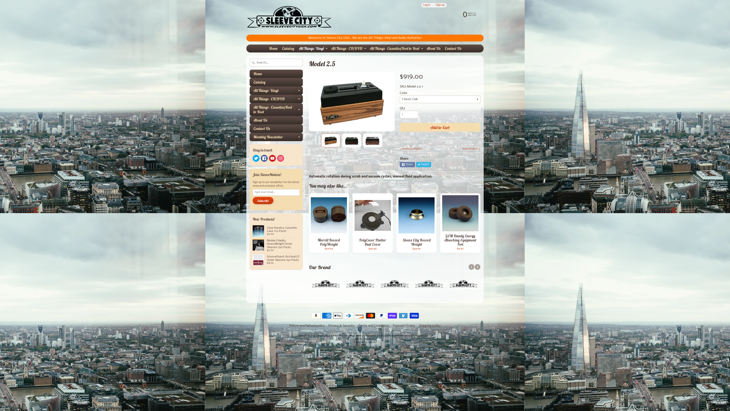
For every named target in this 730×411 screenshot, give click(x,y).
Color (403, 93)
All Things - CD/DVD (349, 49)
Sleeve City (322, 336)
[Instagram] (280, 158)
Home (273, 48)
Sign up (440, 5)
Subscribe (263, 201)
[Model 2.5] (330, 140)
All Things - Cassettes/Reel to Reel (397, 49)
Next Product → (471, 149)
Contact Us (453, 48)
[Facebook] (264, 158)
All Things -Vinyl (313, 49)
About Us (433, 48)
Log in (426, 5)
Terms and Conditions (373, 326)
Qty (402, 108)
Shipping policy (430, 326)
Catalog (288, 48)
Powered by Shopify (365, 342)
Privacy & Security (341, 326)
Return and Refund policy (307, 326)
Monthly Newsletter (278, 138)
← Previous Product (411, 149)
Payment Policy (404, 326)
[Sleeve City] (289, 17)
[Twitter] (256, 158)
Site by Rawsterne (365, 339)
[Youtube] (272, 158)
